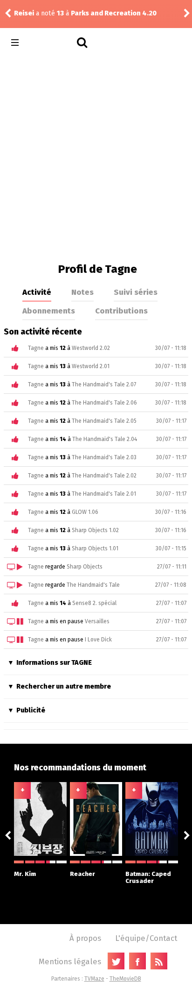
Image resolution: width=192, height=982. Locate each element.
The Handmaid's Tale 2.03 (104, 457)
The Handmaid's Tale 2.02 (104, 475)
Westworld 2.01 (91, 366)
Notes (82, 292)
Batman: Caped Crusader (148, 877)
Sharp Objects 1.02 (95, 530)
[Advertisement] (96, 157)
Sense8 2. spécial (94, 603)
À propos (85, 938)
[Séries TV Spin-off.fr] (52, 43)
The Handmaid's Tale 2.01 (104, 494)
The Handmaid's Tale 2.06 (104, 402)
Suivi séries (136, 292)
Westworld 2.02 (91, 348)
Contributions (121, 310)
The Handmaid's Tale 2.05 (104, 421)
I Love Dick (98, 639)
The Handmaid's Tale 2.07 (104, 384)
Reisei (123, 13)
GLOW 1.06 (85, 512)
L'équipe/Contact (146, 938)
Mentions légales (70, 961)
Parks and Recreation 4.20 (48, 13)
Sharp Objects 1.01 (95, 548)
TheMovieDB (125, 978)
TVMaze (94, 978)
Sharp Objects (85, 566)
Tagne (36, 348)
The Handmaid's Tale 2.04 (104, 439)
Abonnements (48, 310)
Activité (36, 292)
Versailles (97, 621)
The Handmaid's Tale (93, 585)
